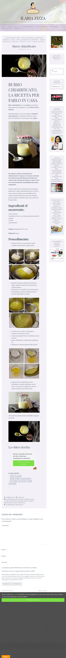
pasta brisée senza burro (20, 478)
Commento (5, 525)
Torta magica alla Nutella (35, 592)
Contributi (53, 26)
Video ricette (38, 41)
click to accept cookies (23, 463)
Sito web (4, 562)
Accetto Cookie (33, 600)
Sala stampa (6, 28)
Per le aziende (41, 26)
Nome (4, 550)
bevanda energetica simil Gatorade (20, 482)
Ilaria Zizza (33, 18)
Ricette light (25, 41)
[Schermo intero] (62, 99)
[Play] (53, 99)
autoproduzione (10, 504)
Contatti (17, 28)
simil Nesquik (16, 475)
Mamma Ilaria (13, 26)
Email (4, 556)
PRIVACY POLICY (18, 579)
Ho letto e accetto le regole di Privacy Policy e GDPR (19, 571)
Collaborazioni (27, 26)
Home (4, 26)
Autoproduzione (13, 38)
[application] (57, 97)
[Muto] (61, 99)
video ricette (19, 504)
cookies (15, 594)
